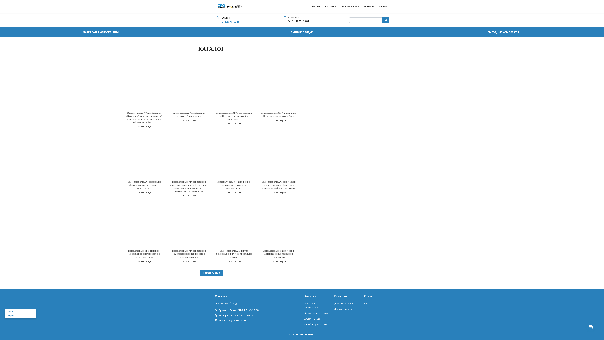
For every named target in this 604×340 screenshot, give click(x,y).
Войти (10, 312)
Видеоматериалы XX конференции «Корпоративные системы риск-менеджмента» (144, 185)
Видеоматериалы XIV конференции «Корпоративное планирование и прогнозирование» (189, 254)
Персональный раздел (227, 303)
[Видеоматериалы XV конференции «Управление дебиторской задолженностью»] (234, 155)
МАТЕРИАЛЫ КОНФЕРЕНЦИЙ (101, 32)
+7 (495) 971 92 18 (230, 21)
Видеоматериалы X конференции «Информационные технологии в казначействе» (279, 254)
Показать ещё (211, 272)
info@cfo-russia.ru (236, 320)
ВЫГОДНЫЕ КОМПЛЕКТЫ (503, 32)
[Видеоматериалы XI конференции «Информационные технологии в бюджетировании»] (144, 224)
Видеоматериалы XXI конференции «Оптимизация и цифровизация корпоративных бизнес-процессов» (279, 185)
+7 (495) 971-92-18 (242, 315)
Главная (316, 7)
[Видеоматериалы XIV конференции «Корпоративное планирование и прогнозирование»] (189, 224)
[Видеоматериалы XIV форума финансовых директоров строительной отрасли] (234, 224)
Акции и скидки (312, 318)
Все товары (330, 7)
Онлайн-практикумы (315, 324)
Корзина (383, 7)
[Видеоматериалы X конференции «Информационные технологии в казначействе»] (279, 224)
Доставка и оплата (350, 7)
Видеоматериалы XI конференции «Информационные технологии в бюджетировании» (144, 254)
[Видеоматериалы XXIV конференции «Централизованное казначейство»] (279, 86)
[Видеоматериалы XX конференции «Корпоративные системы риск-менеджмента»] (144, 155)
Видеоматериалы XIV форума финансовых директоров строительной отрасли (233, 254)
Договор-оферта (343, 309)
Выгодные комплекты (316, 313)
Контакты (369, 7)
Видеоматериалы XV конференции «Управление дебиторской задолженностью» (233, 185)
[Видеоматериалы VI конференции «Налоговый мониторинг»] (189, 86)
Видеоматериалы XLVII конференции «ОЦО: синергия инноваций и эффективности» (234, 116)
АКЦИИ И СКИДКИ (302, 32)
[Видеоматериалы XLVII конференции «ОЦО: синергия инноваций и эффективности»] (234, 86)
